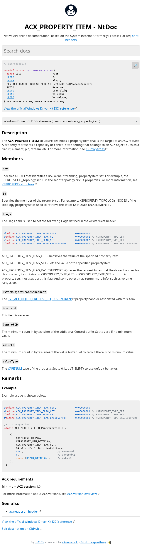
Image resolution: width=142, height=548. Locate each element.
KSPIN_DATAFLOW (36, 458)
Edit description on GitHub (20, 529)
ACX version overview (82, 494)
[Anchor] (30, 132)
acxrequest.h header (23, 511)
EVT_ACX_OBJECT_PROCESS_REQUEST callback (40, 299)
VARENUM (15, 369)
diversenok (70, 542)
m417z (39, 542)
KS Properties (95, 149)
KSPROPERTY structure (18, 184)
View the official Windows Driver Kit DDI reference (39, 108)
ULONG (10, 77)
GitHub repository (93, 542)
